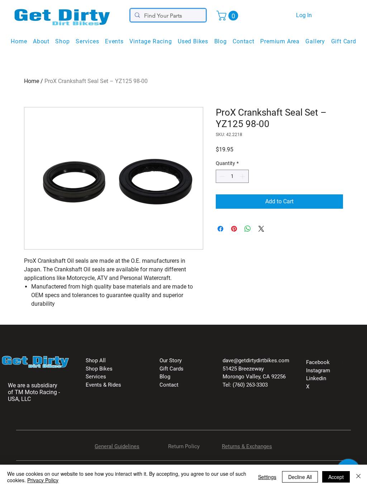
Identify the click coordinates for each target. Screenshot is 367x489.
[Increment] (243, 176)
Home (31, 81)
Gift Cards (171, 368)
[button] (228, 15)
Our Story (170, 360)
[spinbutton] (232, 176)
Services (96, 376)
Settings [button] (267, 476)
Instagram (318, 370)
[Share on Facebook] (220, 228)
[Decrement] (221, 176)
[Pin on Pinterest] (234, 228)
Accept (336, 476)
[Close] (358, 476)
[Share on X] (261, 228)
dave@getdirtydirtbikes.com (256, 360)
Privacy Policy (42, 480)
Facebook (318, 362)
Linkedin (316, 378)
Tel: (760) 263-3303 (245, 385)
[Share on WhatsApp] (247, 228)
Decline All (300, 476)
